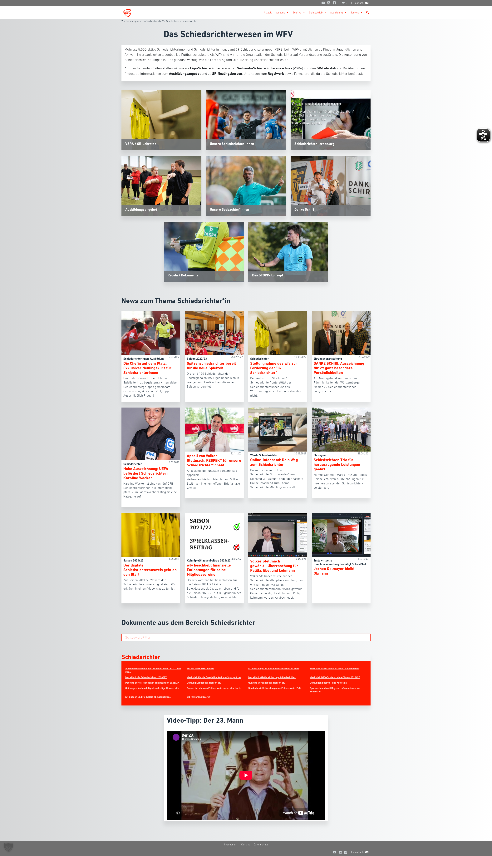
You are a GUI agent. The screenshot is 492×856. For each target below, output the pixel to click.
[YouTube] (323, 3)
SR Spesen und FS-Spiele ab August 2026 (148, 696)
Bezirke (297, 12)
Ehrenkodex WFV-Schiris (200, 668)
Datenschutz (260, 844)
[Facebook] (335, 3)
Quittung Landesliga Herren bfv (204, 682)
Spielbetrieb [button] (315, 12)
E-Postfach (357, 2)
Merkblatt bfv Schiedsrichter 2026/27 (146, 677)
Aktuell (268, 12)
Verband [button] (280, 12)
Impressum (230, 844)
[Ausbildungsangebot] (161, 185)
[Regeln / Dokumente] (204, 251)
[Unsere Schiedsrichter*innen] (246, 120)
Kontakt (245, 844)
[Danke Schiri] (331, 185)
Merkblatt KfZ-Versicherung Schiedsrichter (272, 677)
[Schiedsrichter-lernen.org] (331, 120)
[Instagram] (328, 3)
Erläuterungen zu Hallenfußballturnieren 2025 (273, 668)
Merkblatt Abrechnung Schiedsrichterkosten (334, 668)
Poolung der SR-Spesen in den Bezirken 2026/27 (152, 682)
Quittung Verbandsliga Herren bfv (266, 682)
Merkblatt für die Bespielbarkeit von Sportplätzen (214, 677)
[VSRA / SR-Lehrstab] (161, 120)
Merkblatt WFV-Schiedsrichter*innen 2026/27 (335, 677)
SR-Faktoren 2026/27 (198, 696)
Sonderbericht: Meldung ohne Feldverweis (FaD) (274, 688)
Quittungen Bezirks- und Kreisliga (328, 682)
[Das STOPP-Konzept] (288, 251)
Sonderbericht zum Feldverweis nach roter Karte (214, 688)
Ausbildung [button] (336, 12)
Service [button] (354, 12)
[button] (368, 12)
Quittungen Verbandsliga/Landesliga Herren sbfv (152, 688)
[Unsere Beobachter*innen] (246, 185)
